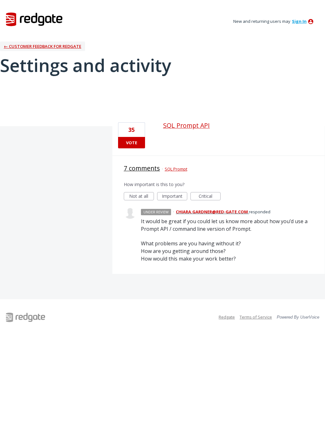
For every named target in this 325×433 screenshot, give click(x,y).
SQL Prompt (176, 169)
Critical (210, 196)
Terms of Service (256, 317)
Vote (131, 142)
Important (174, 196)
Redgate (227, 317)
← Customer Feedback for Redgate (42, 46)
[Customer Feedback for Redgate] (34, 19)
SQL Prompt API (186, 125)
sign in (299, 21)
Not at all (141, 196)
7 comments (142, 168)
